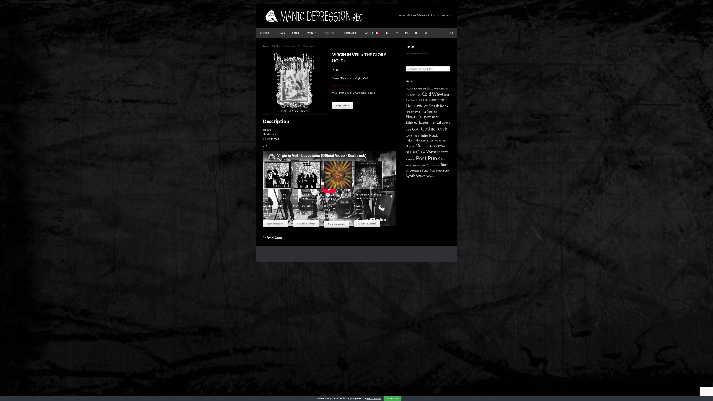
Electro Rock (430, 116)
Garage (446, 122)
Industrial (412, 140)
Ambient (422, 88)
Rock (444, 165)
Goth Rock (412, 135)
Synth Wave (416, 176)
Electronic (414, 116)
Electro (431, 112)
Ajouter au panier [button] (275, 223)
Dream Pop (413, 111)
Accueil (265, 33)
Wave (430, 176)
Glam (408, 129)
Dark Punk (436, 100)
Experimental (430, 122)
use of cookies (374, 398)
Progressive (329, 214)
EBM (423, 111)
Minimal (423, 145)
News (281, 33)
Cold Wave (433, 94)
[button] (451, 33)
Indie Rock (429, 135)
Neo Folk (411, 151)
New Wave (427, 151)
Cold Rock (415, 94)
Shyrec (358, 205)
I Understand (392, 398)
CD (273, 46)
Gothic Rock (268, 213)
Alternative (411, 88)
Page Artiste (342, 105)
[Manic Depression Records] (314, 15)
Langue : (369, 33)
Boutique (330, 33)
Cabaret (443, 88)
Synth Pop (428, 170)
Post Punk (278, 213)
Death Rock (438, 106)
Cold (408, 95)
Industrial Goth (426, 140)
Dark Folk (422, 100)
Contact (350, 33)
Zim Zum (328, 206)
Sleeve (279, 46)
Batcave (433, 88)
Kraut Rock (440, 140)
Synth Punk (442, 170)
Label (295, 33)
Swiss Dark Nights (272, 205)
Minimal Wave (437, 145)
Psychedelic (433, 165)
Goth (416, 129)
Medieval (410, 146)
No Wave (442, 151)
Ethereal (412, 122)
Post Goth (410, 159)
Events (311, 33)
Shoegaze (413, 170)
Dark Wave (417, 105)
